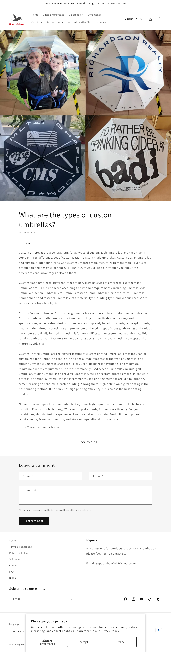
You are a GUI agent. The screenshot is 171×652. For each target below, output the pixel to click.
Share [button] (26, 243)
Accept (84, 642)
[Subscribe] (71, 599)
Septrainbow (23, 644)
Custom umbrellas (31, 252)
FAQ (11, 571)
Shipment (15, 559)
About (12, 540)
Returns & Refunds (19, 553)
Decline (120, 642)
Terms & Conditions (20, 546)
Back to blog (87, 442)
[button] (76, 15)
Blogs (12, 577)
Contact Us (15, 565)
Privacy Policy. (110, 631)
